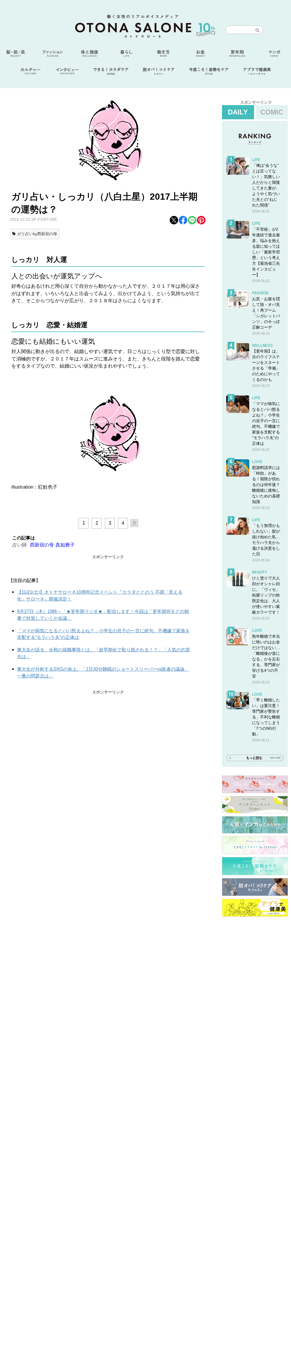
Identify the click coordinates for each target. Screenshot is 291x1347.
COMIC (271, 112)
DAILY (238, 112)
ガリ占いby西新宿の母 (37, 234)
